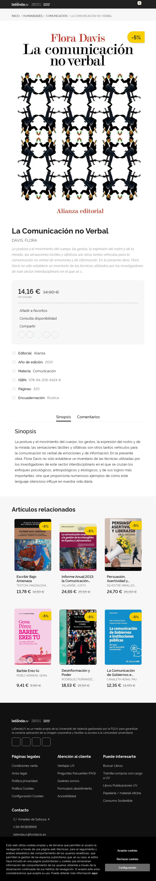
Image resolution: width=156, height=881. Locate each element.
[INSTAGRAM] (26, 742)
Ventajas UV (66, 765)
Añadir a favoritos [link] (33, 310)
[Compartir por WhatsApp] (38, 334)
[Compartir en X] (29, 334)
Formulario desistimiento (74, 788)
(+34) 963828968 (25, 827)
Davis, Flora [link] (24, 240)
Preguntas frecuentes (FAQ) (76, 773)
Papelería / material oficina (122, 793)
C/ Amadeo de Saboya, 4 (31, 819)
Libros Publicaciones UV (120, 785)
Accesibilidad (66, 796)
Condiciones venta (25, 765)
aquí (94, 873)
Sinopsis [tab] (63, 416)
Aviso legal (19, 773)
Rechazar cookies (127, 859)
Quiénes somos (68, 781)
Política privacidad (24, 781)
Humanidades (33, 15)
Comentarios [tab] (88, 416)
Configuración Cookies (28, 796)
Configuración (127, 867)
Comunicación (56, 15)
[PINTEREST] (36, 742)
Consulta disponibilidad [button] (38, 318)
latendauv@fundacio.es (29, 834)
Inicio (16, 15)
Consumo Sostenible (117, 800)
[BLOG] (46, 742)
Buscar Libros (113, 765)
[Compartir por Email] (46, 334)
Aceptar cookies (127, 850)
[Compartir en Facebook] (21, 334)
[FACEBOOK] (16, 742)
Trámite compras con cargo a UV (122, 775)
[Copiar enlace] (55, 334)
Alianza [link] (39, 352)
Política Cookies (23, 788)
